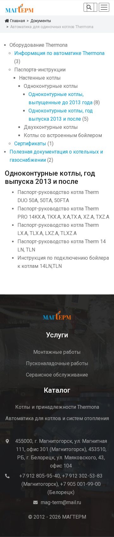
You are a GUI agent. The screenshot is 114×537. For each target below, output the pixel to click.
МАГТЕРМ (74, 517)
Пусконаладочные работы (57, 363)
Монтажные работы (57, 352)
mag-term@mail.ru (61, 502)
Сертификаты (30, 144)
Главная (17, 21)
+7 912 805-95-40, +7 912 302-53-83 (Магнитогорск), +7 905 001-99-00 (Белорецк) (61, 484)
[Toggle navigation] (104, 7)
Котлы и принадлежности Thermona (57, 407)
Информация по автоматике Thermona (59, 53)
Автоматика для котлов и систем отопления (57, 418)
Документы (40, 21)
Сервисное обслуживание (57, 375)
